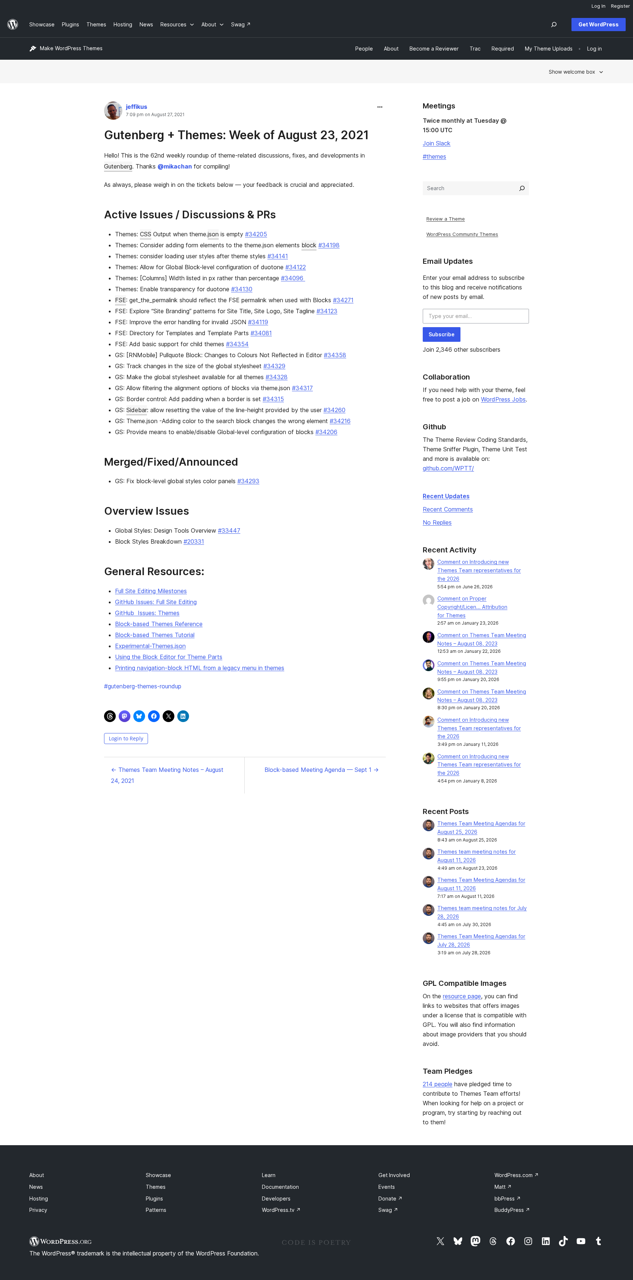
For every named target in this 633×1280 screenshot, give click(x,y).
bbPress (508, 1198)
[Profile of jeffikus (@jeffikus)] (113, 112)
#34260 (334, 410)
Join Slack (437, 143)
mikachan (175, 166)
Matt (503, 1187)
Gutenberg (118, 166)
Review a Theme (445, 219)
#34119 (258, 322)
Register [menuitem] (620, 6)
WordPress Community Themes (462, 234)
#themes (434, 156)
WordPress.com (517, 1175)
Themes (156, 1187)
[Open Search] (554, 24)
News (36, 1187)
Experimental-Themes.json (150, 646)
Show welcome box (572, 72)
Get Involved (394, 1175)
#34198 (329, 245)
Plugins (154, 1198)
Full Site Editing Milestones (151, 591)
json (213, 234)
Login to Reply (126, 738)
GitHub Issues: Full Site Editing (156, 602)
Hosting (38, 1198)
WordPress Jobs (503, 399)
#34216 (340, 421)
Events (386, 1187)
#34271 (343, 300)
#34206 (326, 432)
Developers (276, 1198)
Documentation (280, 1187)
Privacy (38, 1210)
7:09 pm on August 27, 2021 (155, 114)
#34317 (302, 388)
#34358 (335, 355)
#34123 (326, 311)
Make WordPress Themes (71, 48)
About (36, 1175)
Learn (268, 1175)
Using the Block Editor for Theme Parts (168, 657)
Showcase (158, 1175)
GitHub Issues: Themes (147, 613)
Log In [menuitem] (599, 6)
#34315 (273, 399)
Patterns (156, 1210)
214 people (437, 1084)
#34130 (241, 289)
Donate (390, 1198)
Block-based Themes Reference (159, 624)
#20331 (194, 541)
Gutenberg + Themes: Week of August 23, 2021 (236, 135)
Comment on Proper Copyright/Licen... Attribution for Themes (472, 606)
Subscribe (442, 334)
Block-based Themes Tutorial (155, 635)
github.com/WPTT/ (448, 468)
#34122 (295, 267)
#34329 (274, 366)
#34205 (256, 234)
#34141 (277, 256)
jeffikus (136, 106)
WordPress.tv (281, 1210)
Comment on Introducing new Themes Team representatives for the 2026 (479, 570)
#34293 (248, 481)
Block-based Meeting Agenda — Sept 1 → (321, 769)
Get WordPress (598, 24)
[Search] (522, 188)
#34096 (293, 278)
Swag (388, 1210)
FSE (120, 300)
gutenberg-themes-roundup (142, 686)
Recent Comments (448, 509)
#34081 (261, 333)
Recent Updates (446, 496)
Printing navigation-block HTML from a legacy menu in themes (199, 668)
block (308, 245)
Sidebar (136, 410)
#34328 (277, 377)
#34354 (237, 344)
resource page (462, 996)
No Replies (437, 522)
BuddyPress (512, 1210)
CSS (145, 234)
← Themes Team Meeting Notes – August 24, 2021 (167, 775)
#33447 (229, 530)
